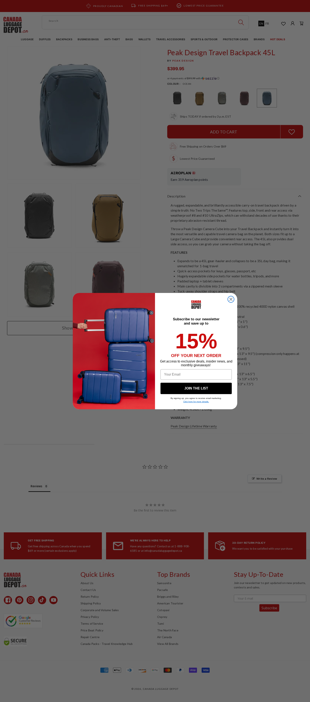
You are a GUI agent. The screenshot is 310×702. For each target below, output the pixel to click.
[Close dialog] (231, 299)
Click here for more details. (196, 401)
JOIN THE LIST (196, 388)
